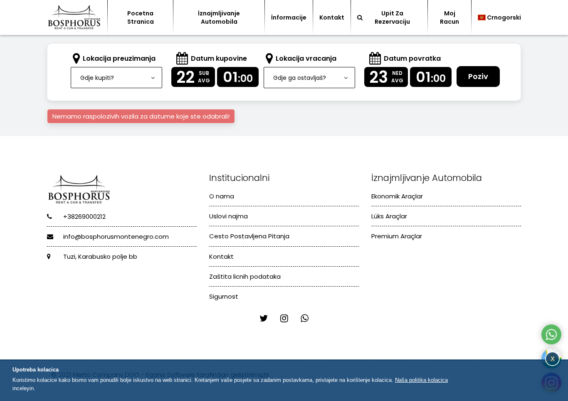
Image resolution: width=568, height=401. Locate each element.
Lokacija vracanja (306, 58)
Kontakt (331, 17)
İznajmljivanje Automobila (219, 17)
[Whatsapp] (304, 318)
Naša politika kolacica (421, 380)
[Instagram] (284, 318)
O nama (221, 196)
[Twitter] (263, 318)
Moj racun (449, 17)
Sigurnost (223, 296)
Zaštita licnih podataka (245, 276)
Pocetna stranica (140, 17)
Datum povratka (412, 58)
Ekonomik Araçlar (397, 196)
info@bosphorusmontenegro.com (115, 236)
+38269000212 (84, 216)
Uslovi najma (228, 216)
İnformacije (288, 17)
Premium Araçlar (396, 236)
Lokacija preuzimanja (119, 58)
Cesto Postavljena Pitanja (249, 236)
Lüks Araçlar (389, 216)
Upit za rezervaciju (392, 17)
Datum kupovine (219, 58)
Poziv (478, 76)
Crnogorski (504, 17)
